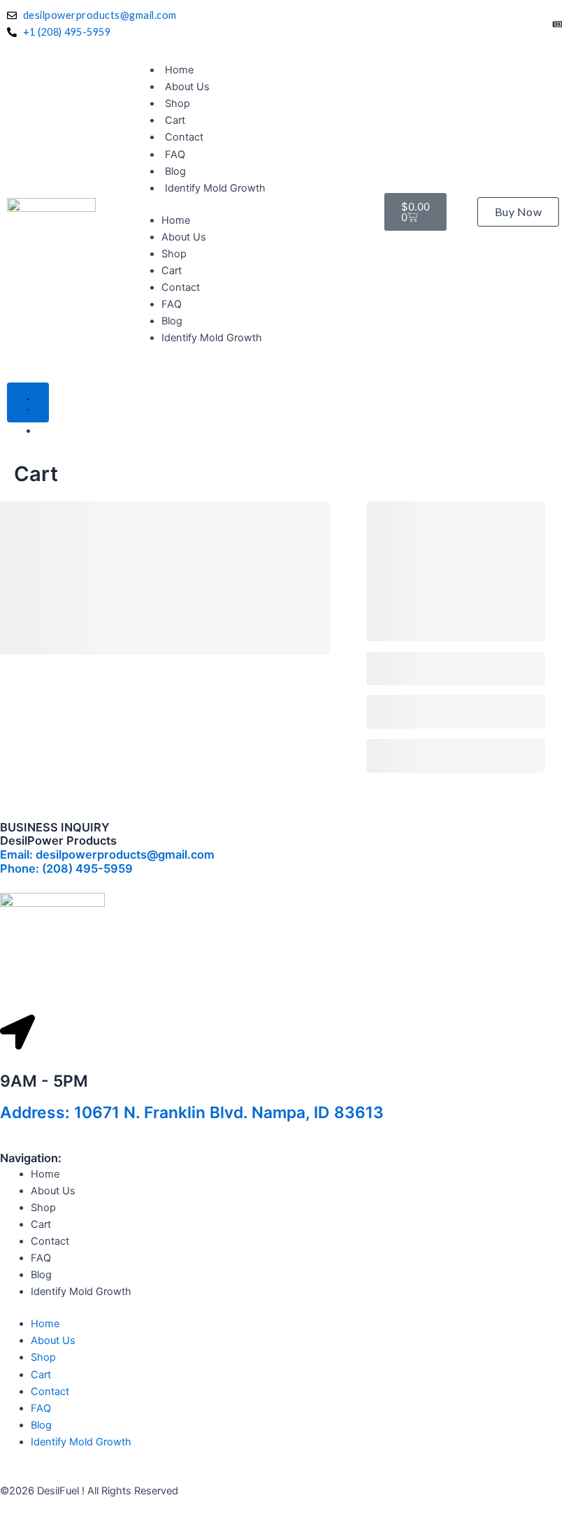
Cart (175, 120)
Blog (175, 171)
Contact (184, 137)
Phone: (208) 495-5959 (66, 868)
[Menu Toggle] (28, 402)
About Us (187, 86)
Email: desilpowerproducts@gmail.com (107, 854)
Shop (177, 103)
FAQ (175, 154)
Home (179, 70)
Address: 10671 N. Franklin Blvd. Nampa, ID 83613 (192, 1112)
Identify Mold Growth (215, 188)
